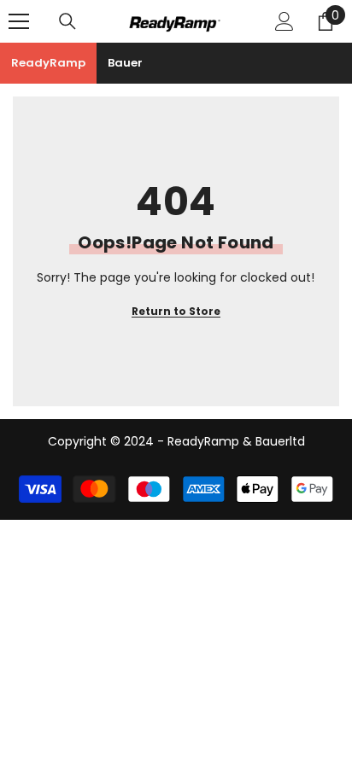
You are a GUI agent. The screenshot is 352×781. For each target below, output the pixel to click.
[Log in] (284, 21)
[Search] (67, 21)
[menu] (19, 21)
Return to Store (176, 311)
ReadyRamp (48, 63)
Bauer (125, 63)
